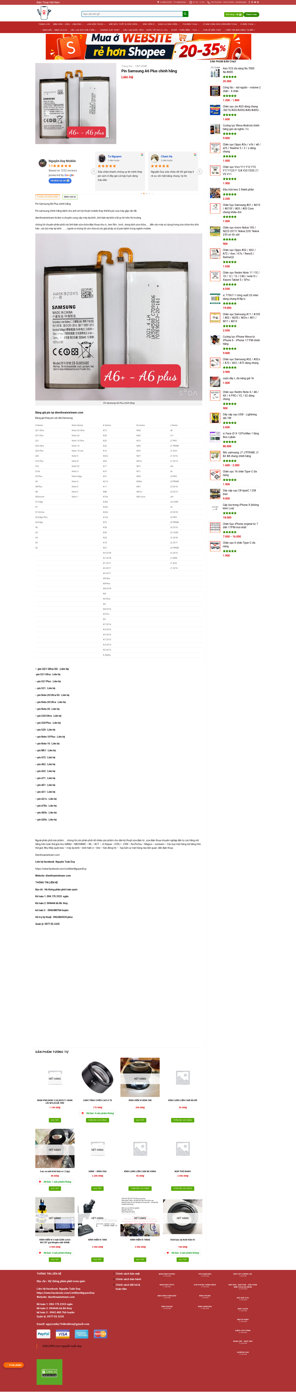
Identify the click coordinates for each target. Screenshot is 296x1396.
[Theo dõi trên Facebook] (249, 2)
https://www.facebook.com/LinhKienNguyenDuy (61, 868)
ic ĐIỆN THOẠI (247, 24)
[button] (233, 14)
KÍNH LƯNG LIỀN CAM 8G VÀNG (140, 1171)
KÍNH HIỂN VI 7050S (140, 1239)
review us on (58, 180)
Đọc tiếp (55, 1120)
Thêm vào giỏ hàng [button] (97, 1120)
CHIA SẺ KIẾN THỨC (212, 30)
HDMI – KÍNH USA (98, 1171)
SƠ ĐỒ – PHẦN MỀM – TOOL (184, 30)
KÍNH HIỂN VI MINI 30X (140, 1100)
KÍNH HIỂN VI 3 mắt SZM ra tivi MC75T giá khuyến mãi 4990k (54, 1241)
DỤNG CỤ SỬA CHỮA (167, 24)
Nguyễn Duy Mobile (62, 161)
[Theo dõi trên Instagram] (252, 2)
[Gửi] (185, 14)
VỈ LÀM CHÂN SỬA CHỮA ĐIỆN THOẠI (220, 24)
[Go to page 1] (144, 193)
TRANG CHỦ (44, 24)
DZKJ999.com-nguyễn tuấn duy (62, 1346)
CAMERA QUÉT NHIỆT (110, 30)
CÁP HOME (141, 66)
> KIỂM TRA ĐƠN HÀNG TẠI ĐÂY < (240, 30)
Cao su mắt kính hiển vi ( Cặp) (55, 1171)
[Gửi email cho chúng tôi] (258, 2)
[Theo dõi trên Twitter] (255, 2)
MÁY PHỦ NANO (183, 1171)
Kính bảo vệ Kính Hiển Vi (182, 1239)
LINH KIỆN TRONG (95, 24)
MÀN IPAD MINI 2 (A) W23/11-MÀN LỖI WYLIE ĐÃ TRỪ (54, 1101)
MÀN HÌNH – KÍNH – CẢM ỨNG (67, 24)
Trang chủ (126, 66)
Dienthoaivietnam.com (47, 855)
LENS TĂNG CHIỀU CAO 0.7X (97, 1100)
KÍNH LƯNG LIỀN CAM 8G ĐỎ (182, 1100)
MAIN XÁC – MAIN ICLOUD (55, 30)
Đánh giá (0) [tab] (70, 197)
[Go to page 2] (146, 193)
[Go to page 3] (149, 193)
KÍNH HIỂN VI (149, 24)
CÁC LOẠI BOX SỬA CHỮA (82, 30)
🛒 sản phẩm (14, 1365)
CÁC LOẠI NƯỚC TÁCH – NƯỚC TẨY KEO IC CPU (145, 30)
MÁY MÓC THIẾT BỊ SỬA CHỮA (123, 24)
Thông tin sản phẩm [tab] (47, 197)
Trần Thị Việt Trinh (120, 156)
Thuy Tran (167, 156)
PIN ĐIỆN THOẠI (190, 24)
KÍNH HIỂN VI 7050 (97, 1239)
